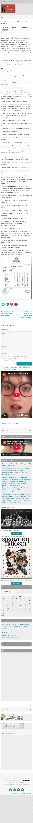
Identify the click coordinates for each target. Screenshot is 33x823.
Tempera (23, 793)
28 (20, 611)
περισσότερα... (16, 533)
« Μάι (2, 615)
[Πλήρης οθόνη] (29, 454)
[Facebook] (23, 1)
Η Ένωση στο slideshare (11, 644)
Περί (2, 1)
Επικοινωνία (7, 1)
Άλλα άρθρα (11, 21)
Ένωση (4, 32)
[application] (16, 447)
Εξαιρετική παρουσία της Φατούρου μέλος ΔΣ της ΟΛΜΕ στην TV (7, 313)
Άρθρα (5, 21)
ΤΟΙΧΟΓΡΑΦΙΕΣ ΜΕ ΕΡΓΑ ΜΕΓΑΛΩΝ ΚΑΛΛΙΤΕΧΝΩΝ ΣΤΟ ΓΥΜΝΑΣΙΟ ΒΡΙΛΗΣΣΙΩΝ (25, 314)
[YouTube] (28, 1)
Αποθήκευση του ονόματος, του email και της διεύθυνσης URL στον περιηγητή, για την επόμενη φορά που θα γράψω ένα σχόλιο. (16, 358)
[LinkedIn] (31, 1)
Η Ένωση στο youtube (10, 620)
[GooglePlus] (25, 1)
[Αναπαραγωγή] (4, 454)
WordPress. (28, 793)
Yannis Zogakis (19, 785)
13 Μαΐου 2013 (12, 32)
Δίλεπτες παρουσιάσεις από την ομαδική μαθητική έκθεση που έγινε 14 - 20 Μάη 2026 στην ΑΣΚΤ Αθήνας (15, 626)
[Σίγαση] (26, 454)
